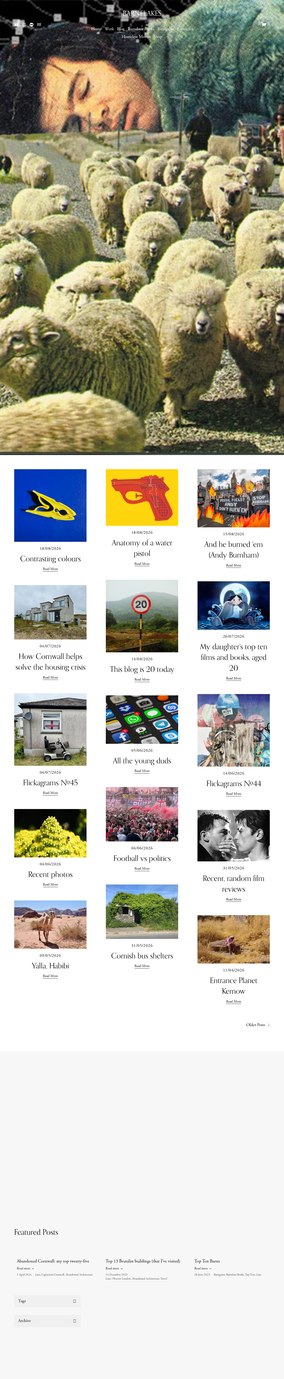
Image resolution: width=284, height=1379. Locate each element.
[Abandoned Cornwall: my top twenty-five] (58, 1253)
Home (96, 29)
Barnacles (185, 29)
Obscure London (121, 1279)
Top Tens (250, 1275)
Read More (50, 569)
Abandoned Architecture (79, 1275)
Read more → (25, 1268)
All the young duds (142, 760)
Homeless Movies (136, 37)
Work (109, 29)
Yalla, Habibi (50, 965)
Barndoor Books (141, 29)
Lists (37, 1275)
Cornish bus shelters (142, 955)
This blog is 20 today (142, 669)
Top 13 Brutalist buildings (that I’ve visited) (143, 1261)
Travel (163, 1279)
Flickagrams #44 (233, 783)
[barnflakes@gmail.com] (39, 24)
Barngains (166, 29)
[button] (270, 1246)
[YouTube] (16, 24)
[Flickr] (31, 24)
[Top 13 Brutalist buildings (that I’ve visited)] (147, 1253)
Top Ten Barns (207, 1261)
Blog (121, 29)
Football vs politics (142, 858)
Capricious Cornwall (52, 1275)
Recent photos (50, 874)
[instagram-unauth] (24, 24)
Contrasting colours (50, 558)
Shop (158, 37)
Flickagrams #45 (50, 782)
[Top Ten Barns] (236, 1253)
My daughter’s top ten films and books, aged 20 (233, 657)
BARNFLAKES (142, 13)
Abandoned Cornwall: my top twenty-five (53, 1261)
